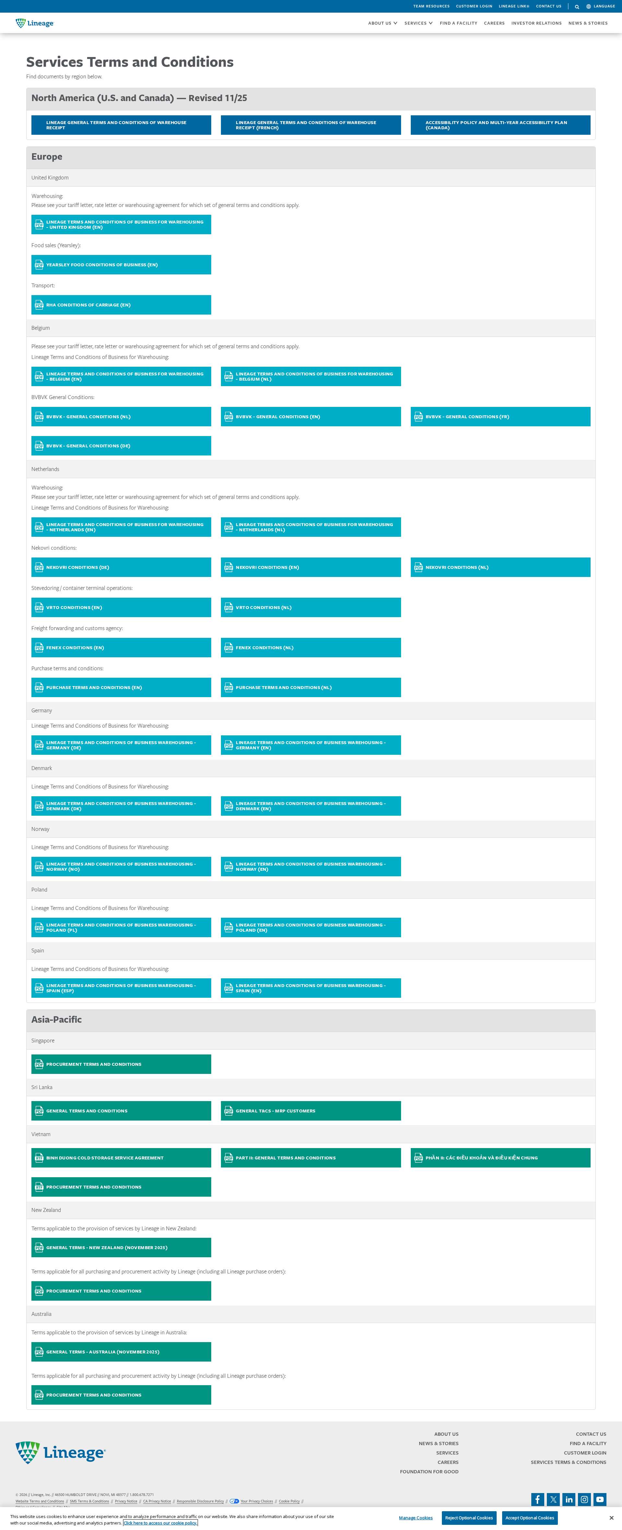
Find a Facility (588, 1443)
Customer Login (474, 6)
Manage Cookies (416, 1518)
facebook (537, 1499)
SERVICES (416, 23)
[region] (311, 1518)
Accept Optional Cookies (530, 1518)
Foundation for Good (429, 1471)
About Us (446, 1434)
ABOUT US (380, 23)
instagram (584, 1499)
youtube (599, 1499)
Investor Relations (537, 23)
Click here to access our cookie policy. (160, 1523)
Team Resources (431, 6)
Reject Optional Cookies (469, 1518)
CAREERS (494, 23)
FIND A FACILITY (459, 23)
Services (447, 1452)
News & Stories (588, 23)
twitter (553, 1499)
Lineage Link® (514, 6)
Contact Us (548, 6)
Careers (448, 1462)
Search (577, 7)
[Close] (612, 1518)
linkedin (568, 1499)
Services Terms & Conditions (568, 1462)
